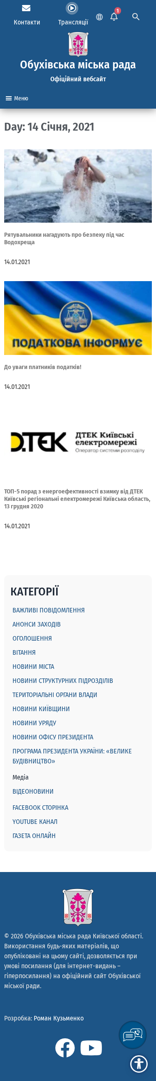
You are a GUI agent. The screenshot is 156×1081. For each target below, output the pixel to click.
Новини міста (33, 666)
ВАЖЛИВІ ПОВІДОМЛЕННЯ (48, 610)
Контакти (27, 22)
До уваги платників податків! (42, 367)
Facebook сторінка (40, 807)
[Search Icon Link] (136, 16)
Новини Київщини (41, 709)
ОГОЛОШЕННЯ (32, 638)
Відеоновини (33, 791)
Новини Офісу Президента (52, 737)
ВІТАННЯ (24, 652)
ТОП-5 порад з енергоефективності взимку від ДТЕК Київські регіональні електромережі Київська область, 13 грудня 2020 (77, 499)
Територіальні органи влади (54, 695)
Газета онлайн (34, 836)
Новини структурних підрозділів (62, 681)
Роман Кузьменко (59, 1018)
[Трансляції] (72, 8)
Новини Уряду (34, 723)
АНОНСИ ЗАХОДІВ (36, 624)
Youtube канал (34, 822)
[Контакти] (26, 8)
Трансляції (73, 22)
